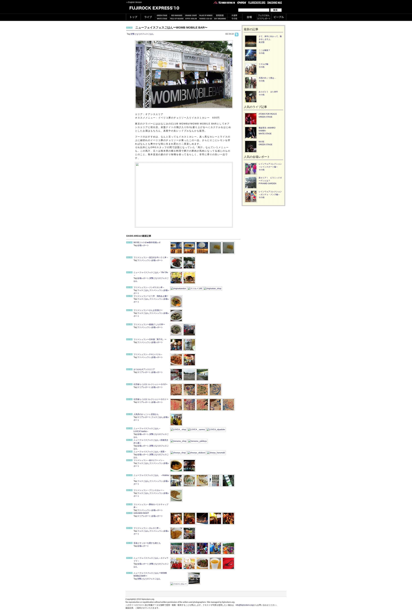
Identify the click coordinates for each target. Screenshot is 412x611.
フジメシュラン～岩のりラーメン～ (149, 460)
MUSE (261, 142)
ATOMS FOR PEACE (268, 114)
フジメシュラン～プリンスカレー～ (149, 490)
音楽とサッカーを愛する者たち (147, 543)
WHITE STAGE (265, 134)
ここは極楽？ (264, 50)
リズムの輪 (263, 64)
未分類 (261, 42)
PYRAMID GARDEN (267, 183)
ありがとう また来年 (268, 92)
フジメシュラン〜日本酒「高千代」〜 (150, 339)
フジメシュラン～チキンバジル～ (148, 354)
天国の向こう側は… (267, 78)
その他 (261, 53)
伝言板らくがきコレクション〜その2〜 (151, 384)
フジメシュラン (144, 260)
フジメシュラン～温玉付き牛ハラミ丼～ (151, 257)
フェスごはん (143, 290)
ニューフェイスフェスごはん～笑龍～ (150, 451)
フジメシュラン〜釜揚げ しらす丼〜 (149, 324)
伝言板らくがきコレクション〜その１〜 (151, 399)
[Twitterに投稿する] (237, 34)
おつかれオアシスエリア (144, 369)
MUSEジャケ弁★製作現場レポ (147, 242)
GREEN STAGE (265, 117)
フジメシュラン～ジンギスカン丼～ (149, 287)
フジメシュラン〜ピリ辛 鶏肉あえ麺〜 (151, 296)
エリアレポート (144, 372)
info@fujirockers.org (244, 605)
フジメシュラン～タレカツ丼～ (147, 528)
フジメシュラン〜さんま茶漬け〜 (148, 310)
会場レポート (143, 245)
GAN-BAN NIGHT (141, 513)
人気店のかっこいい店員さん (146, 414)
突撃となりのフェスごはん (142, 34)
